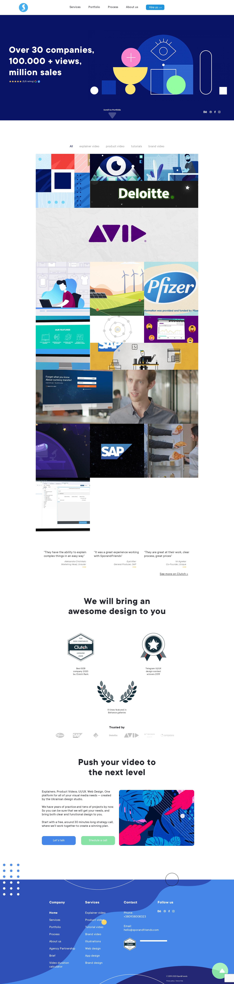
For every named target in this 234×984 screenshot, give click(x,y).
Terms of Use (179, 981)
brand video (156, 146)
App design (92, 956)
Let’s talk (59, 840)
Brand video (93, 934)
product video (115, 146)
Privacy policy (170, 981)
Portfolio (94, 7)
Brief (52, 956)
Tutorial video (94, 927)
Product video (94, 920)
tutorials (136, 146)
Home (53, 913)
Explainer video (95, 913)
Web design (93, 948)
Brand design (94, 963)
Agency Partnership (62, 948)
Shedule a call (98, 840)
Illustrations (93, 941)
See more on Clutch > (174, 574)
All (71, 146)
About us (132, 7)
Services (75, 7)
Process (113, 7)
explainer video (89, 146)
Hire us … (155, 7)
